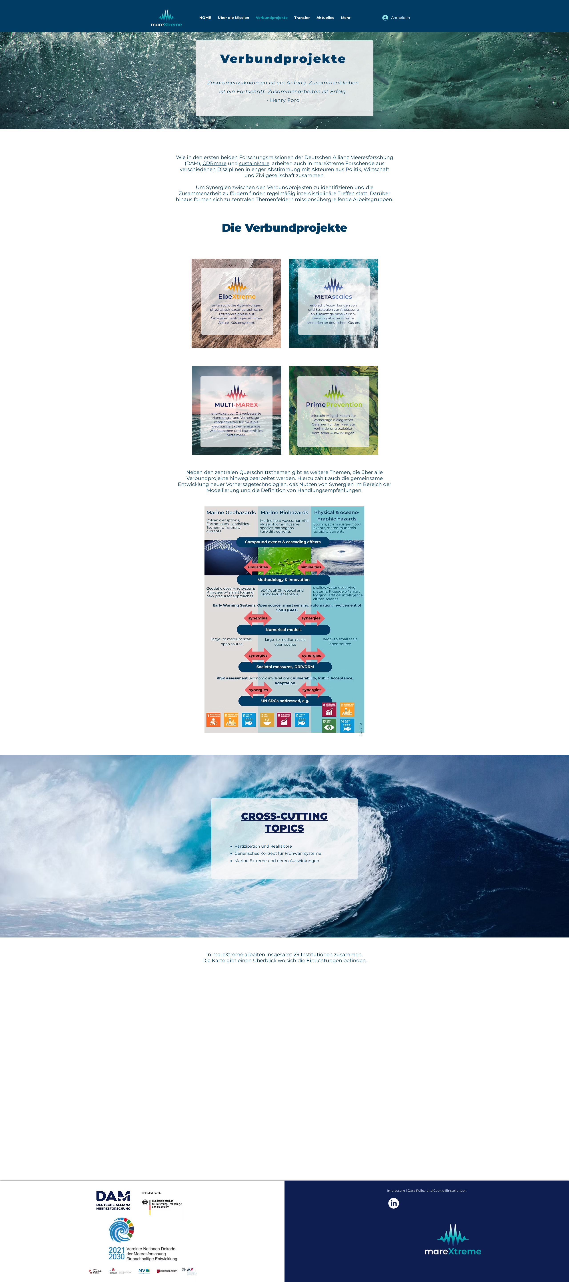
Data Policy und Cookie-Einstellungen (437, 1191)
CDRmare (214, 163)
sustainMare (254, 163)
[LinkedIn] (393, 1203)
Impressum (396, 1191)
